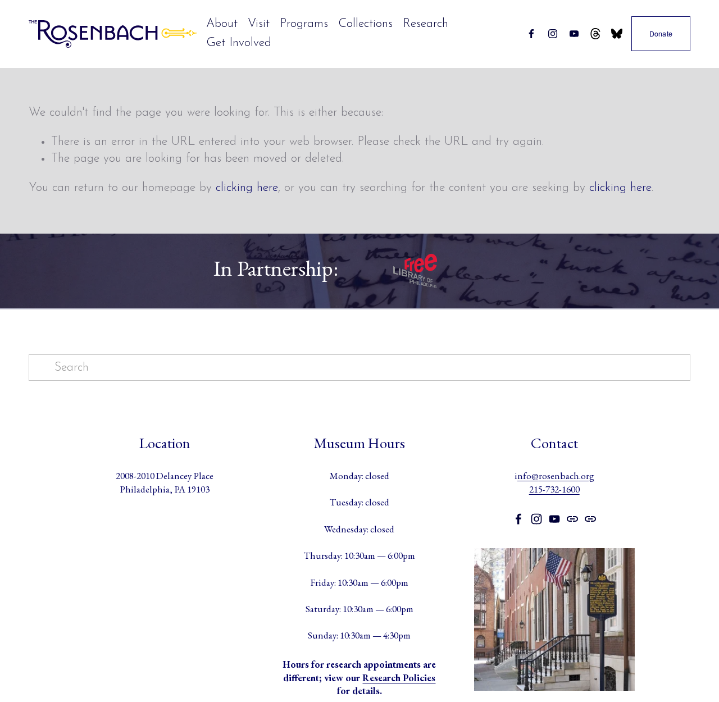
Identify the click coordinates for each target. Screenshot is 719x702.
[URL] (595, 33)
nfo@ (528, 475)
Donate (661, 34)
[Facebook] (531, 33)
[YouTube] (574, 33)
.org (586, 475)
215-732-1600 (554, 489)
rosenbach (559, 475)
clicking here (247, 188)
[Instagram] (552, 33)
